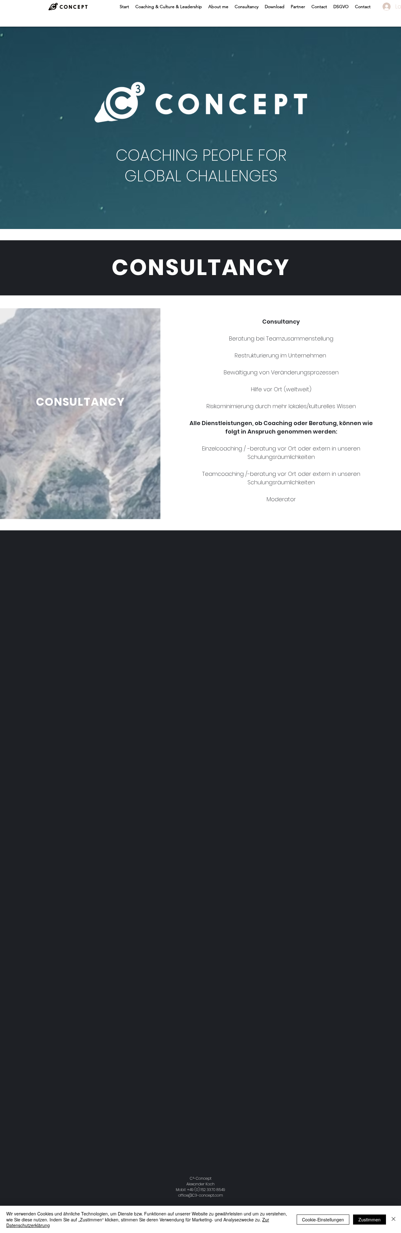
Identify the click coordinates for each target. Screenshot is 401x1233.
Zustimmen (369, 1219)
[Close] (393, 1219)
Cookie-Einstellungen (323, 1219)
